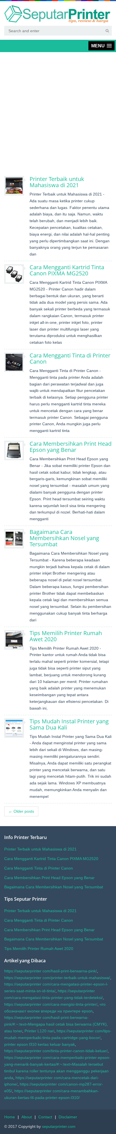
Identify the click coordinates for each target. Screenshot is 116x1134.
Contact (45, 1117)
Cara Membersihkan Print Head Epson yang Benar (70, 447)
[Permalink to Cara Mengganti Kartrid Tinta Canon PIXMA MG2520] (17, 274)
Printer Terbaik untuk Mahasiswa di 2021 (57, 182)
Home (9, 1117)
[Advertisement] (58, 114)
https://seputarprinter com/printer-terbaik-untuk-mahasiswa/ (57, 977)
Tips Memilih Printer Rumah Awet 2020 (66, 636)
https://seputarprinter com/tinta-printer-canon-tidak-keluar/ (56, 1051)
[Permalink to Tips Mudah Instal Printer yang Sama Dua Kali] (17, 728)
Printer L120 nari (39, 1031)
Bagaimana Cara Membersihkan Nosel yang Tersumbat (64, 538)
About (26, 1117)
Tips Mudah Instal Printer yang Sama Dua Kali (69, 724)
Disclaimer (68, 1117)
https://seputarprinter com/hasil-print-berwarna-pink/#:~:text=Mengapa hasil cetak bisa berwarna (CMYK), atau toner (56, 1024)
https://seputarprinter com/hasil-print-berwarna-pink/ (50, 971)
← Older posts (21, 811)
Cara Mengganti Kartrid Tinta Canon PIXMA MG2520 (67, 270)
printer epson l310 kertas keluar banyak (39, 1044)
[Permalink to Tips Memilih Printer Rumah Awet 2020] (17, 640)
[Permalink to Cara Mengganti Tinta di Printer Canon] (17, 362)
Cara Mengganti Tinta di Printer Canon (70, 358)
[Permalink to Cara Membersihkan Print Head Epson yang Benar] (17, 450)
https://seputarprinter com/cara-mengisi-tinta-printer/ (50, 1004)
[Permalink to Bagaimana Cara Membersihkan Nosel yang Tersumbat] (17, 539)
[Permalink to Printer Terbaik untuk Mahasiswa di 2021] (17, 186)
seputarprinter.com (58, 1126)
